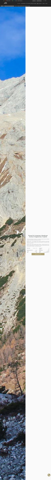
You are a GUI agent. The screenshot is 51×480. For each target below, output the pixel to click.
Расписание (40, 3)
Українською (21, 0)
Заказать (34, 0)
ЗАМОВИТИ (38, 254)
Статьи (46, 3)
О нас (19, 3)
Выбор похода (39, 0)
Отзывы (43, 3)
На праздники (34, 3)
